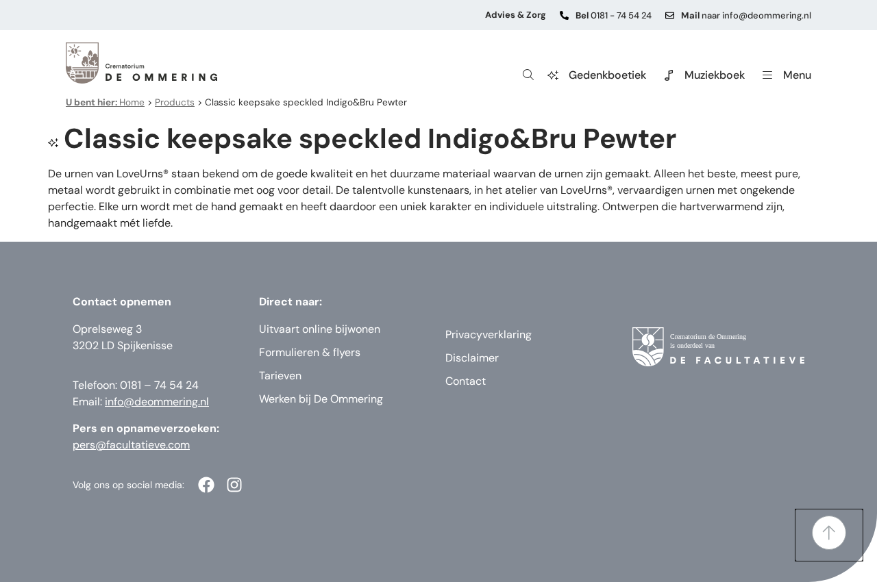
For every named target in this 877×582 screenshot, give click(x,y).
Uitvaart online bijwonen (319, 329)
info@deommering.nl (157, 401)
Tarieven (280, 375)
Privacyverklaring (488, 334)
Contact (465, 381)
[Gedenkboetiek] (552, 75)
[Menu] (767, 75)
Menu (797, 75)
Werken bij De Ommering (321, 399)
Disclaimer (472, 358)
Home (105, 102)
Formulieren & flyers (309, 352)
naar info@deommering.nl (746, 15)
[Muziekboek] (668, 75)
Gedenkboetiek (607, 75)
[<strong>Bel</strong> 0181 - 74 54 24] (564, 15)
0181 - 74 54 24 (614, 15)
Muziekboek (714, 75)
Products (175, 102)
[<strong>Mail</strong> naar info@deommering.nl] (669, 15)
